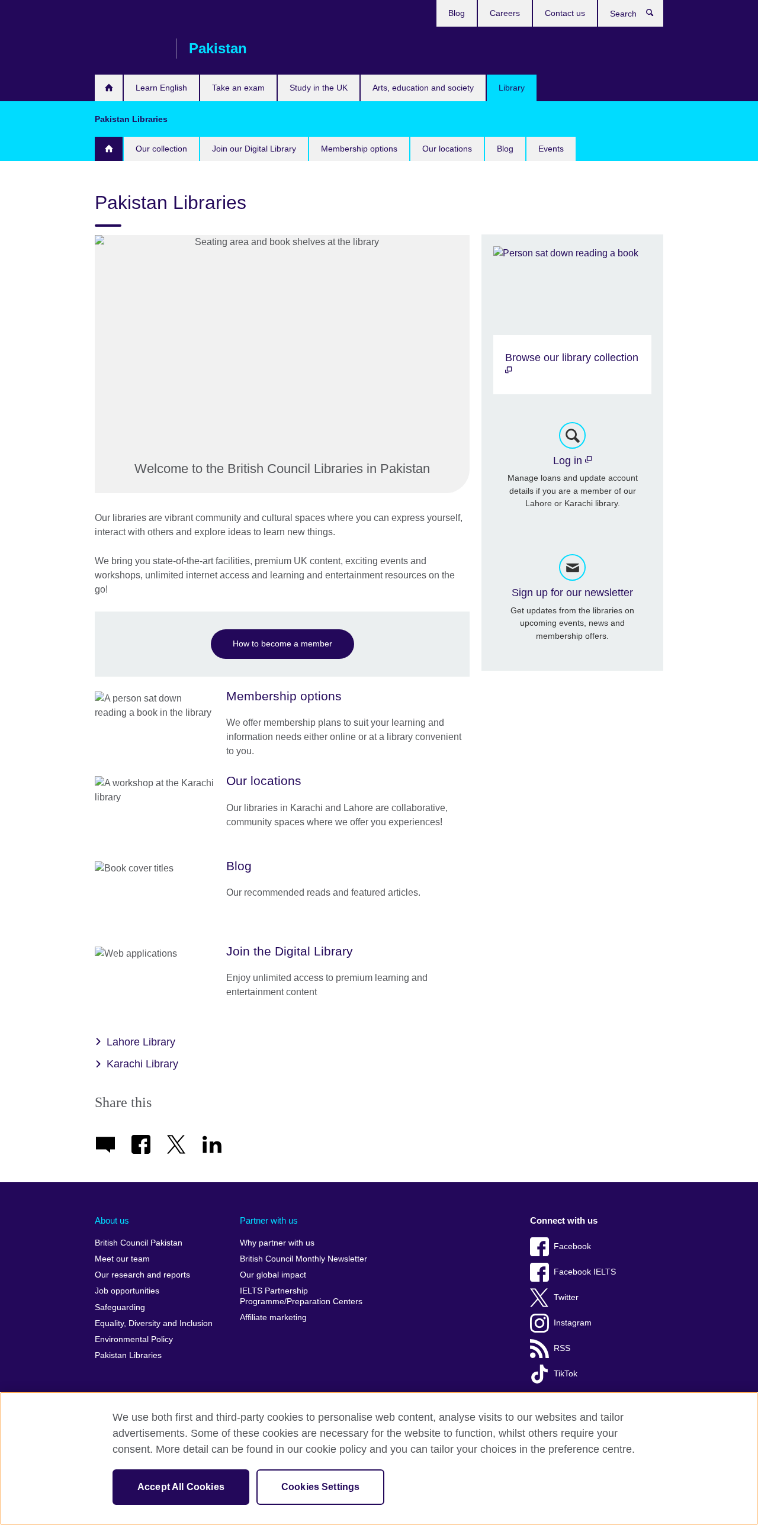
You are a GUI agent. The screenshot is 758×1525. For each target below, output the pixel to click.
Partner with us (269, 1220)
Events (551, 148)
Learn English (161, 87)
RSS (562, 1348)
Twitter (566, 1297)
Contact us (565, 13)
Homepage (109, 88)
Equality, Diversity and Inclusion (154, 1323)
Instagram (573, 1322)
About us (112, 1220)
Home (109, 149)
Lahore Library (141, 1042)
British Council (130, 48)
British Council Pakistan (138, 1242)
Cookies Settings (320, 1487)
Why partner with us (277, 1242)
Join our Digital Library (254, 148)
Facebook (572, 1246)
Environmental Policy (134, 1339)
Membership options (359, 148)
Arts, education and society (423, 87)
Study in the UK (319, 87)
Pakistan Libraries (128, 1355)
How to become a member (282, 643)
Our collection (161, 148)
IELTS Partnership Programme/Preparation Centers (301, 1296)
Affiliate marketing (273, 1317)
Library (512, 87)
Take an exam (238, 87)
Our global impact (273, 1274)
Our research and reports (142, 1274)
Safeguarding (120, 1307)
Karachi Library (142, 1064)
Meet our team (122, 1258)
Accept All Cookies (180, 1487)
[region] (379, 1458)
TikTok (565, 1373)
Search (655, 15)
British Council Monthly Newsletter (303, 1258)
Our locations (447, 148)
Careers (505, 13)
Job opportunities (127, 1290)
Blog (456, 13)
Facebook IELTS (585, 1271)
